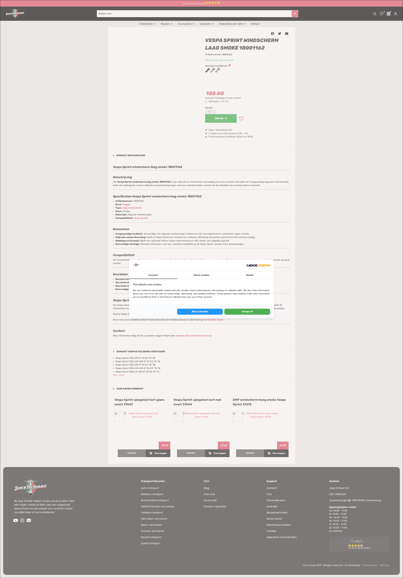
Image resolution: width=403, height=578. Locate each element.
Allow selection (200, 311)
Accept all (247, 311)
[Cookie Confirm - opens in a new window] (258, 265)
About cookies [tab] (201, 275)
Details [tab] (249, 275)
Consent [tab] (153, 275)
